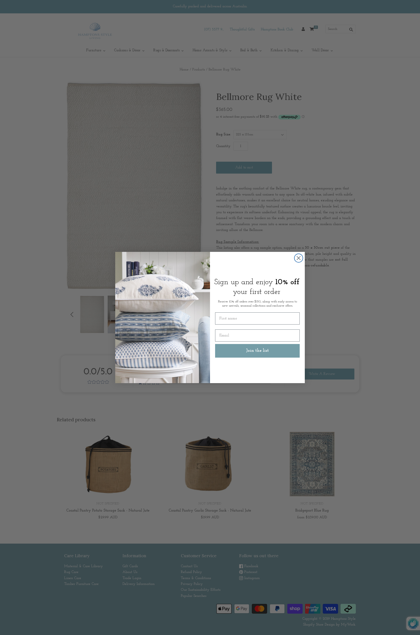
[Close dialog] (298, 258)
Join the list (257, 351)
